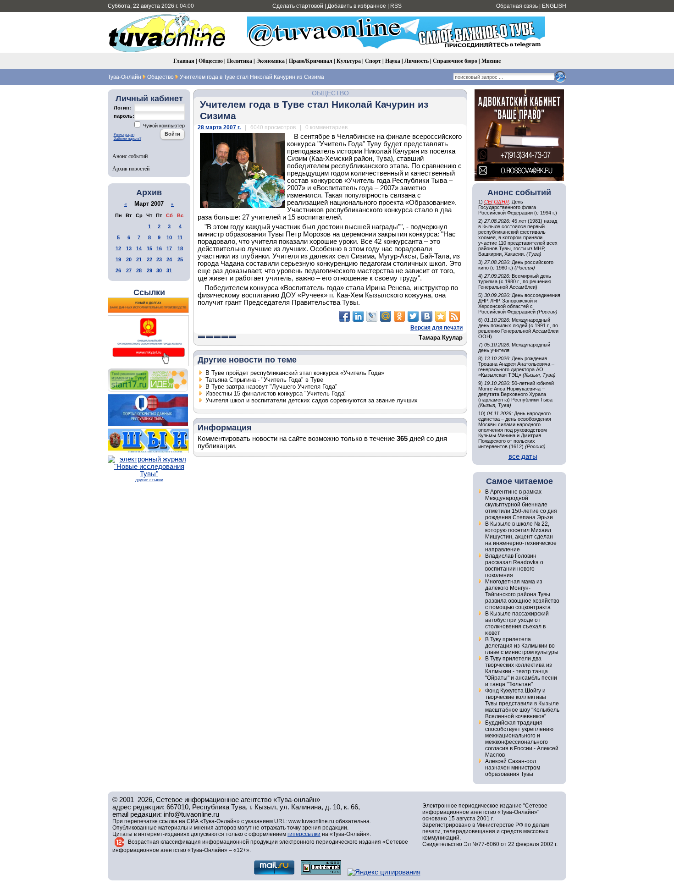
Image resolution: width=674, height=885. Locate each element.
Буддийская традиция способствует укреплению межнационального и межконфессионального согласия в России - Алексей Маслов (521, 739)
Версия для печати (436, 327)
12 (118, 248)
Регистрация (124, 134)
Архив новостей (130, 168)
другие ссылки (149, 480)
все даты (522, 456)
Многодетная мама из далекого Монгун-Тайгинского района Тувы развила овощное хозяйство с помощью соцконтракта (522, 594)
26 (118, 270)
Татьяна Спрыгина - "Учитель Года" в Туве (264, 379)
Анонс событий (130, 155)
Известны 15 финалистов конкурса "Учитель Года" (276, 393)
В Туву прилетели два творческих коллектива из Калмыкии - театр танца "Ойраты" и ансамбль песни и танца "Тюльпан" (521, 671)
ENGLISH (554, 6)
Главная (183, 61)
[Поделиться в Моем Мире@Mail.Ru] (385, 316)
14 (139, 248)
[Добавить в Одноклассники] (399, 316)
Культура (349, 61)
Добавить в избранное (356, 6)
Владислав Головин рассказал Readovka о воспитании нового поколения (514, 565)
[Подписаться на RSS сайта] (454, 316)
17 (169, 248)
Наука (392, 61)
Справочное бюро (455, 61)
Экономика (270, 61)
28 (139, 270)
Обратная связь (517, 6)
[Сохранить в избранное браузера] (440, 316)
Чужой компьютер (163, 125)
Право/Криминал (310, 61)
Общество (211, 61)
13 (129, 248)
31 (169, 270)
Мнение (491, 61)
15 (149, 248)
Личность (416, 61)
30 (159, 270)
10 (169, 237)
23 (159, 259)
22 (149, 259)
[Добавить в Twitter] (413, 316)
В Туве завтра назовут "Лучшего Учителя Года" (271, 386)
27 (129, 270)
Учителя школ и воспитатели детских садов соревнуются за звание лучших (311, 400)
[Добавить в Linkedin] (358, 316)
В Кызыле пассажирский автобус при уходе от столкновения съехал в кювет (517, 623)
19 (118, 259)
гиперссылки (303, 834)
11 (179, 237)
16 (159, 248)
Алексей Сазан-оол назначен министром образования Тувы (512, 767)
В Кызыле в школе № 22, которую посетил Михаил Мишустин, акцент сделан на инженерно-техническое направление (521, 537)
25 (180, 259)
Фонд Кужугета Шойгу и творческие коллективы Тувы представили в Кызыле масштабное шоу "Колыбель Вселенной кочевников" (522, 703)
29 (149, 270)
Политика (239, 61)
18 (180, 248)
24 (169, 259)
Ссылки (149, 292)
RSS (396, 6)
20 (129, 259)
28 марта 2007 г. (219, 127)
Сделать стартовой (297, 6)
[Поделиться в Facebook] (344, 316)
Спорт (373, 61)
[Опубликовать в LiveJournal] (371, 316)
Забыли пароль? (127, 139)
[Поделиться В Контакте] (426, 316)
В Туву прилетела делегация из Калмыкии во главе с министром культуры (521, 645)
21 (139, 259)
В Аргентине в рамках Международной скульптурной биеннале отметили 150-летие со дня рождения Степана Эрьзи (521, 505)
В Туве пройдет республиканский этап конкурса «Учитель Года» (294, 372)
